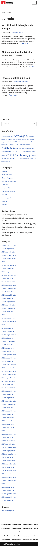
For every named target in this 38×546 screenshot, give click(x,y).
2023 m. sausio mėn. (8, 351)
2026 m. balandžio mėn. (9, 258)
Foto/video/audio (6, 174)
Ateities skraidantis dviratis (16, 52)
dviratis (10, 139)
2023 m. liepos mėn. (7, 338)
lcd (8, 144)
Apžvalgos (20, 136)
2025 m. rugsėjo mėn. (8, 272)
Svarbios (4, 194)
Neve (3, 544)
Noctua (16, 148)
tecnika (34, 155)
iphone (31, 139)
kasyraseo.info (6, 539)
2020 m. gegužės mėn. (8, 401)
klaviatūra (30, 142)
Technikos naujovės (7, 511)
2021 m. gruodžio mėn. (8, 378)
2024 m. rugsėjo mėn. (8, 301)
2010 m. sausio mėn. (8, 490)
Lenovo (12, 144)
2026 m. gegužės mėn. (8, 255)
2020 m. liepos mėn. (7, 398)
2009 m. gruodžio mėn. (8, 494)
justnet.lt (16, 536)
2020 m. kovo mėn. (7, 407)
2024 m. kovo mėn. (7, 311)
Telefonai (4, 158)
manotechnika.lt (16, 524)
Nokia (20, 148)
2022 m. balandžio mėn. (9, 374)
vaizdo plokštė (18, 158)
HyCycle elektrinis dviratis (15, 78)
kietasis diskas (23, 142)
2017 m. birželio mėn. (8, 444)
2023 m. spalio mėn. (7, 328)
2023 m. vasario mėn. (8, 348)
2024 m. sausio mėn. (8, 318)
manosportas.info (27, 532)
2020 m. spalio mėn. (7, 394)
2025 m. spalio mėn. (7, 268)
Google (18, 139)
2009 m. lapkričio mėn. (8, 497)
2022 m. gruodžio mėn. (8, 354)
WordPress (17, 544)
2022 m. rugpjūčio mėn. (8, 364)
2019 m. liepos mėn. (7, 417)
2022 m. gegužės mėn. (8, 371)
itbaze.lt (6, 536)
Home (3, 12)
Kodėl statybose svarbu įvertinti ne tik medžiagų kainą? (18, 224)
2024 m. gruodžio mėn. (8, 295)
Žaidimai (3, 161)
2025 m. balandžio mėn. (9, 288)
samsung (25, 151)
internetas (24, 139)
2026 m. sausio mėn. (8, 262)
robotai (13, 151)
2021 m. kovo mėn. (7, 384)
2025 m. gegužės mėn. (8, 285)
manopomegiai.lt (6, 524)
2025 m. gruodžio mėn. (8, 265)
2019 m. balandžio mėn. (9, 421)
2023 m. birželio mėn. (8, 341)
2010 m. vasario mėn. (8, 487)
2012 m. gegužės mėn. (8, 464)
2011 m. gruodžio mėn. (8, 470)
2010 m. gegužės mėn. (8, 477)
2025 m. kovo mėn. (7, 292)
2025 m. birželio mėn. (8, 282)
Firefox (13, 139)
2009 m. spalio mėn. (7, 500)
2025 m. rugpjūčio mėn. (8, 275)
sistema (3, 155)
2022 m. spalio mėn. (7, 361)
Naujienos (7, 147)
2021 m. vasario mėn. (8, 388)
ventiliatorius (25, 158)
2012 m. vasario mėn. (8, 467)
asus (28, 136)
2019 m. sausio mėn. (8, 431)
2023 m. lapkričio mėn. (8, 325)
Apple (12, 136)
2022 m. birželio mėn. (8, 368)
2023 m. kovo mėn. (7, 345)
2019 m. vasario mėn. (8, 427)
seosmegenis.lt (16, 539)
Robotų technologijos (8, 191)
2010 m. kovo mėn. (7, 484)
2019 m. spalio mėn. (7, 414)
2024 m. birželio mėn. (8, 305)
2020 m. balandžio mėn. (9, 404)
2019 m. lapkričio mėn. (8, 411)
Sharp (34, 151)
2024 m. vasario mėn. (8, 315)
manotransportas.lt (27, 524)
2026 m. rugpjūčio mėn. (8, 245)
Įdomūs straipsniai (17, 32)
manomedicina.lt (16, 528)
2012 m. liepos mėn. (7, 457)
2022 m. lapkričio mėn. (8, 358)
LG (15, 144)
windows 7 (32, 158)
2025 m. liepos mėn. (7, 278)
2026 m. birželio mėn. (8, 252)
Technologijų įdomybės (21, 81)
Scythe (29, 151)
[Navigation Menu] (34, 2)
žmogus (8, 161)
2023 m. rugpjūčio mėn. (8, 335)
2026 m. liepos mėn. (7, 248)
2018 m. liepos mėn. (7, 437)
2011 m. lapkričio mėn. (8, 474)
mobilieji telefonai (26, 144)
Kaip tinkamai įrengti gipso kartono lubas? (14, 215)
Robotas (19, 151)
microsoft (19, 144)
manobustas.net (5, 528)
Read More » (25, 43)
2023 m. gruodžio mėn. (8, 321)
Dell (6, 139)
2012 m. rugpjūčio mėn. (8, 454)
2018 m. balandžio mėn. (9, 441)
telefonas (11, 158)
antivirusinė (7, 136)
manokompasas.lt (27, 528)
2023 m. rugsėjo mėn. (8, 331)
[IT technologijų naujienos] (7, 2)
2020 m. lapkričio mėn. (8, 391)
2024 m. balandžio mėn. (9, 308)
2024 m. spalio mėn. (7, 298)
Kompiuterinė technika (8, 181)
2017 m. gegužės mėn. (8, 447)
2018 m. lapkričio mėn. (8, 434)
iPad (28, 139)
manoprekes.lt (6, 532)
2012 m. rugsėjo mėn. (8, 451)
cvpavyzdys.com (27, 536)
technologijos (24, 155)
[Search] (34, 124)
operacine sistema (28, 148)
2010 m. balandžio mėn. (9, 480)
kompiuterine (4, 144)
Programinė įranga (6, 151)
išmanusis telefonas (13, 142)
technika (11, 155)
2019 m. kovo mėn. (7, 424)
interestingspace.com (27, 539)
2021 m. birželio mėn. (8, 381)
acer (2, 136)
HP (20, 139)
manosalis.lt (16, 532)
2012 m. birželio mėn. (8, 460)
